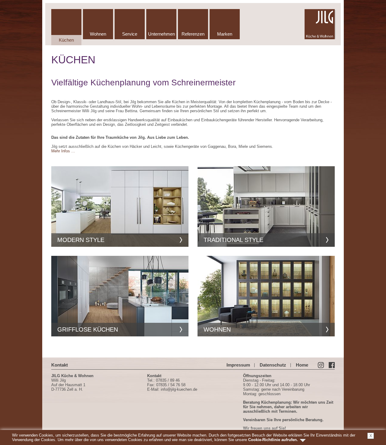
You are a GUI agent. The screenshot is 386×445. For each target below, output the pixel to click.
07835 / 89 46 (168, 380)
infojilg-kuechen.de (179, 389)
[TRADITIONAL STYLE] (266, 206)
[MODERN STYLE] (119, 206)
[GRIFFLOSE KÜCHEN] (119, 296)
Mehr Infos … (63, 151)
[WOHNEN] (266, 296)
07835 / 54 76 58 (170, 385)
